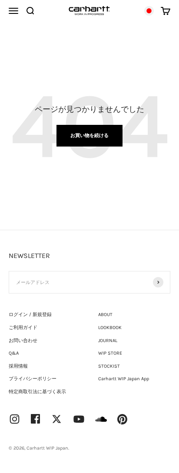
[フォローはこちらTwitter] (57, 419)
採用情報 (18, 366)
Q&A (14, 353)
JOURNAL (107, 340)
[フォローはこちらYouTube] (79, 419)
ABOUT (105, 314)
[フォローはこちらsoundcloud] (101, 423)
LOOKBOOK (110, 327)
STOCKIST (109, 366)
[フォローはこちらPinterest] (122, 419)
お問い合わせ (23, 340)
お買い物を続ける (89, 135)
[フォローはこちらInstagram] (14, 419)
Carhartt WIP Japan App (123, 379)
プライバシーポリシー (32, 379)
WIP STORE (110, 353)
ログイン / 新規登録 (30, 314)
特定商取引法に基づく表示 (37, 392)
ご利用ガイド (23, 327)
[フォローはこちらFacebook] (35, 419)
